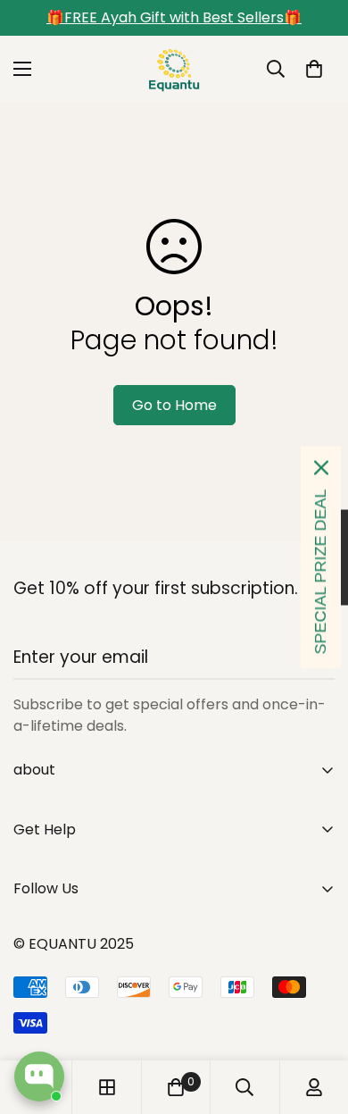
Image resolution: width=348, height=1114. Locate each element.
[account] (314, 1087)
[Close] (321, 467)
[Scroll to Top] (316, 1019)
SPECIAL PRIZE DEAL (320, 571)
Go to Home (174, 405)
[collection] (107, 1087)
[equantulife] (174, 69)
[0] (314, 68)
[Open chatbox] (39, 1076)
